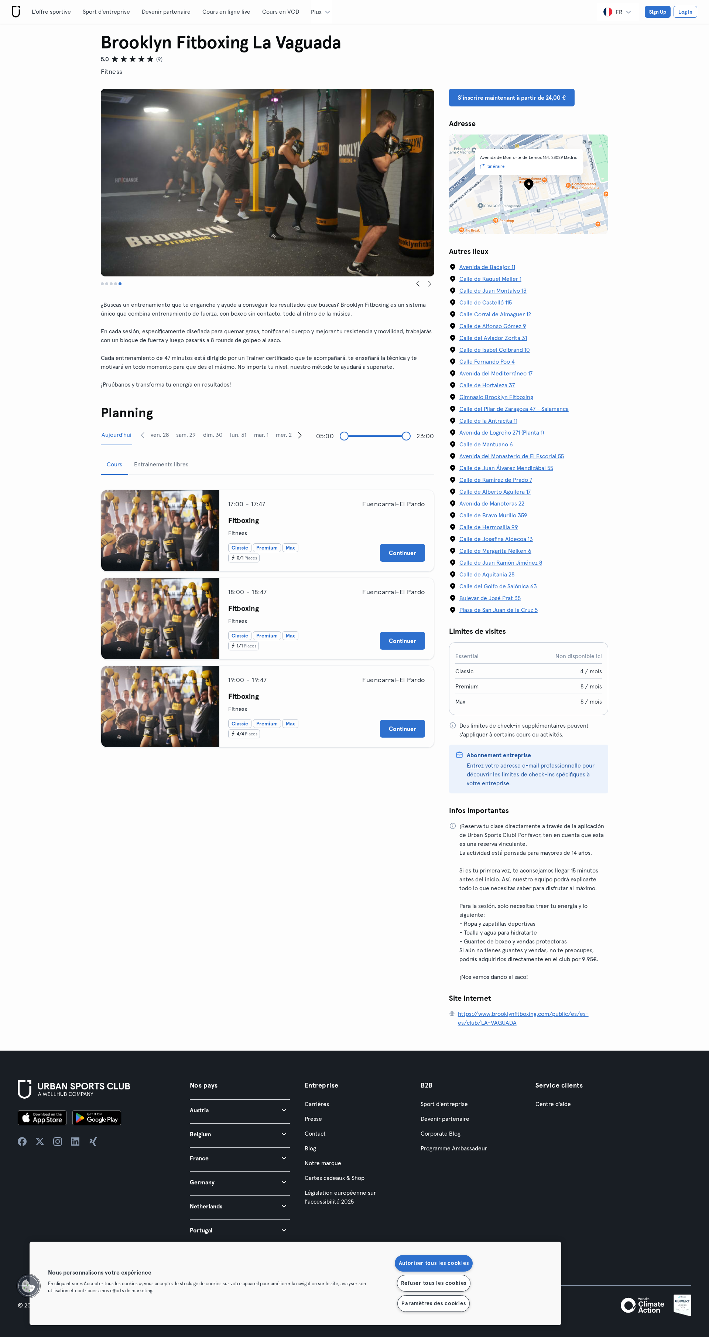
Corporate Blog (440, 1133)
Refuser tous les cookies (433, 1283)
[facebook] (22, 1141)
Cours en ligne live (226, 11)
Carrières (317, 1104)
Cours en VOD (280, 11)
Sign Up (657, 11)
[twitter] (39, 1141)
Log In (685, 11)
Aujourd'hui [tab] (116, 434)
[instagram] (57, 1141)
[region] (295, 1283)
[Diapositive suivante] (429, 283)
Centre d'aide (553, 1104)
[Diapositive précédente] (418, 283)
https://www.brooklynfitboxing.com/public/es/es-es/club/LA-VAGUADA (523, 1018)
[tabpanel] (267, 616)
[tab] (102, 283)
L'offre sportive (51, 11)
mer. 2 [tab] (284, 434)
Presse (313, 1118)
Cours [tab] (114, 464)
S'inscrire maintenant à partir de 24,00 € (512, 97)
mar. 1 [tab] (261, 434)
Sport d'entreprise (106, 11)
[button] (240, 1109)
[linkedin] (75, 1141)
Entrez (475, 765)
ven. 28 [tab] (160, 434)
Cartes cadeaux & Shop (334, 1177)
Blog (310, 1148)
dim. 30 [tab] (213, 434)
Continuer (402, 553)
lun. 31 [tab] (238, 434)
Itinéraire (495, 166)
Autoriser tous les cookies (434, 1263)
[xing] (93, 1141)
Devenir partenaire (166, 11)
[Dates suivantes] (299, 435)
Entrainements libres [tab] (161, 464)
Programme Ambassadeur (454, 1148)
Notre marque (323, 1163)
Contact (315, 1133)
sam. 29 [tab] (186, 434)
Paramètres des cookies (433, 1303)
